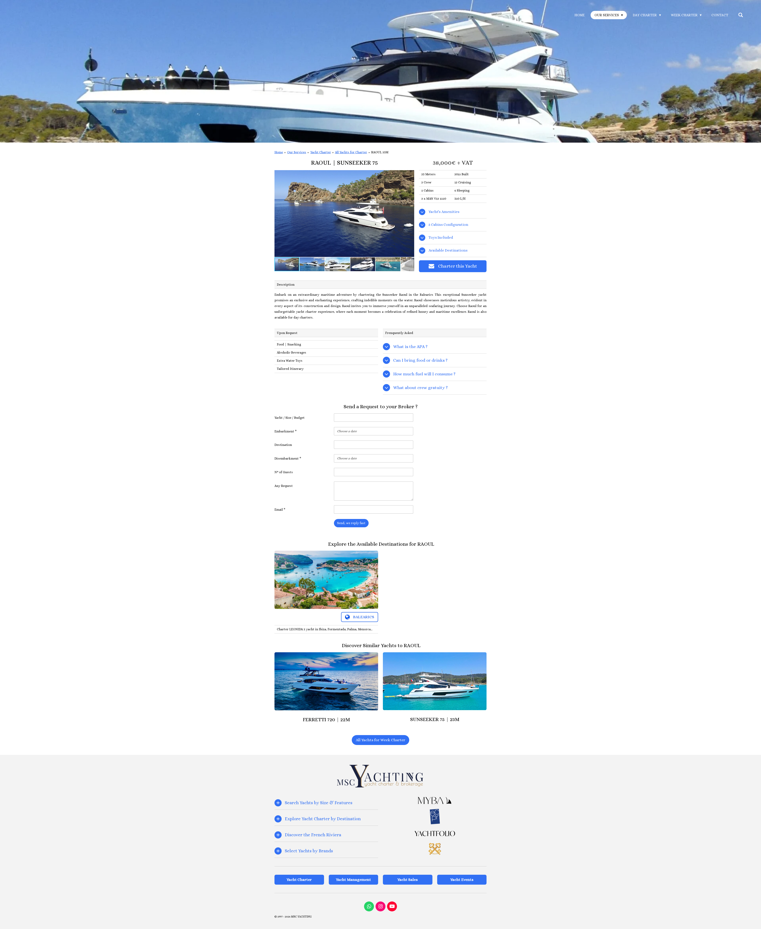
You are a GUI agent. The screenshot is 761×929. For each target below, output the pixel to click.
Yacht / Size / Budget (289, 418)
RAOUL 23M (379, 152)
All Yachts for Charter (351, 152)
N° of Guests (283, 472)
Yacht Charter (320, 152)
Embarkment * (285, 431)
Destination (283, 445)
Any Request (283, 486)
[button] (410, 174)
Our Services (296, 152)
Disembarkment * (287, 458)
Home (278, 152)
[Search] (740, 15)
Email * (279, 509)
